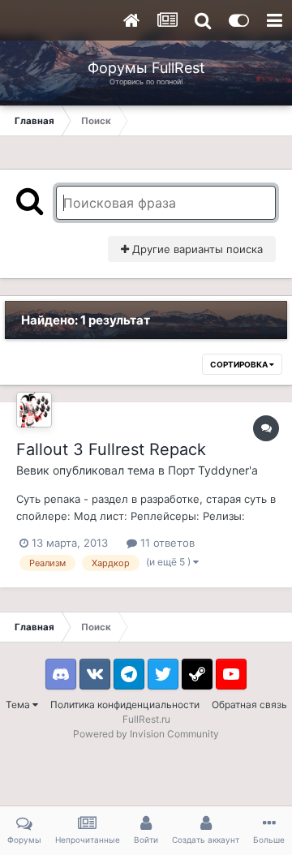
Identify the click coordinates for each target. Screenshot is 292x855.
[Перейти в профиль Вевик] (34, 410)
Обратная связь (249, 704)
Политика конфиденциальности (125, 704)
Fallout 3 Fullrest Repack (111, 449)
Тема (19, 704)
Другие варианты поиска (196, 249)
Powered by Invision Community (146, 734)
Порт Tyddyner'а (213, 470)
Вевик (32, 470)
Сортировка (239, 364)
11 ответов (166, 542)
